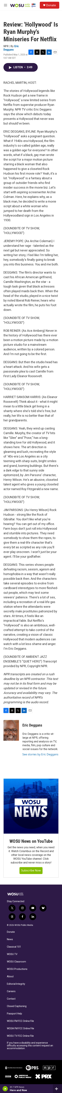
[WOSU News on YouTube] (31, 806)
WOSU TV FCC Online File (20, 1036)
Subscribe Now (31, 870)
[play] (5, 1088)
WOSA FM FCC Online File (20, 1028)
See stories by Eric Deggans (40, 754)
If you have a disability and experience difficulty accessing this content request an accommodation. (30, 1046)
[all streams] (57, 1088)
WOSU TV (12, 954)
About (10, 976)
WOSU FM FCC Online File (20, 1021)
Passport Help (14, 1013)
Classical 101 (14, 947)
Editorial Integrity (16, 984)
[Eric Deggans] (11, 730)
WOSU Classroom (16, 961)
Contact (11, 998)
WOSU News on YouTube (31, 841)
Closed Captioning (17, 1006)
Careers (11, 991)
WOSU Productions (17, 969)
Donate (51, 5)
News (10, 939)
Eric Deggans (11, 47)
